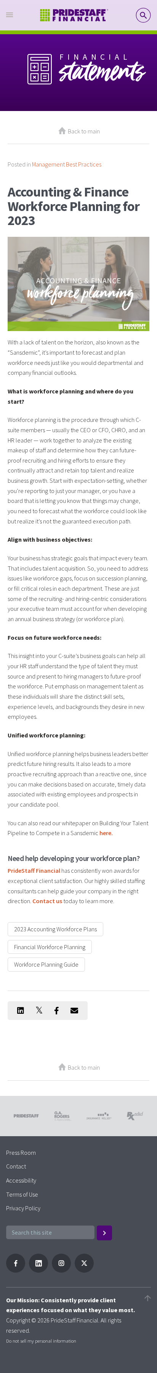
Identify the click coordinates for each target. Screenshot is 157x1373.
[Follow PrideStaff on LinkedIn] (38, 1270)
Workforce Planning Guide (46, 964)
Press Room (21, 1152)
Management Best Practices (66, 164)
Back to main (84, 131)
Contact (16, 1166)
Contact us (47, 901)
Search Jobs (143, 15)
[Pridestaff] (74, 15)
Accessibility (21, 1180)
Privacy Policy (23, 1208)
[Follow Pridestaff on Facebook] (15, 1270)
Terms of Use (22, 1194)
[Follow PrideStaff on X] (84, 1270)
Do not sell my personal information (41, 1341)
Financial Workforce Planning (49, 947)
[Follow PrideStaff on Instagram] (61, 1270)
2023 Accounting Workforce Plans (55, 929)
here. (106, 833)
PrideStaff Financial (34, 870)
